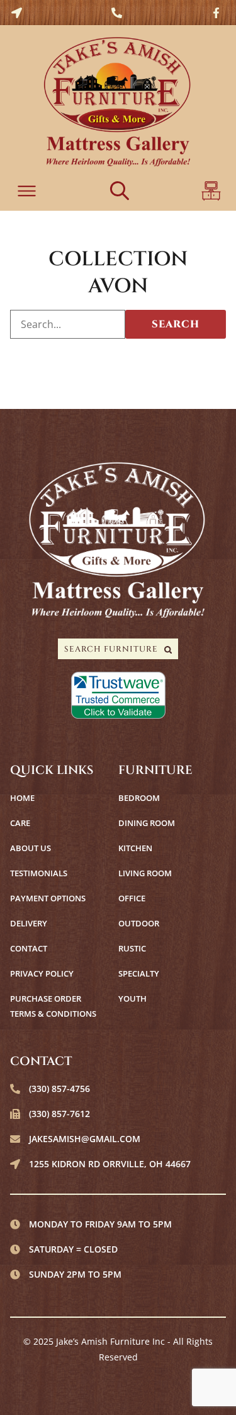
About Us (30, 848)
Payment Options (48, 898)
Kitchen (135, 848)
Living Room (145, 873)
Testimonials (38, 873)
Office (131, 898)
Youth (132, 998)
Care (20, 823)
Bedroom (139, 797)
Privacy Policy (42, 973)
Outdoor (138, 923)
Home (22, 797)
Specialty (138, 973)
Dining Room (146, 823)
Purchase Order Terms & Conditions (53, 1006)
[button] (26, 192)
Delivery (28, 923)
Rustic (132, 948)
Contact (28, 948)
